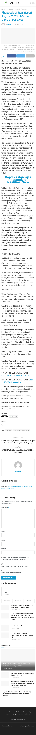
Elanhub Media (30, 726)
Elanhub (8, 726)
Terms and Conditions (24, 714)
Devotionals (10, 9)
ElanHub (9, 24)
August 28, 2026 (8, 668)
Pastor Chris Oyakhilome (21, 430)
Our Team (18, 712)
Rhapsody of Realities (21, 9)
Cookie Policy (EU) (11, 714)
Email (3, 540)
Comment (5, 507)
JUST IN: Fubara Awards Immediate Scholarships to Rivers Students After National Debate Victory (22, 683)
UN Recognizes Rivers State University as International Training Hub (22, 635)
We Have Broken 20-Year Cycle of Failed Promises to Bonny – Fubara (16, 665)
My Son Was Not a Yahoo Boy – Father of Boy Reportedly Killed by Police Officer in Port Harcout (17, 693)
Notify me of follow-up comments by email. (15, 566)
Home (3, 9)
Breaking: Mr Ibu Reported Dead (21, 626)
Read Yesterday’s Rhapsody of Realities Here (18, 179)
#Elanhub (9, 430)
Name (3, 531)
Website (4, 549)
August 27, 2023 (19, 24)
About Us (11, 712)
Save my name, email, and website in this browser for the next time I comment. (16, 558)
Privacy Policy (27, 712)
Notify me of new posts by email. (11, 572)
